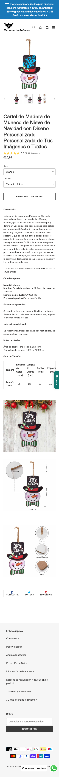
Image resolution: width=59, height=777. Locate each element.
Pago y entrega (14, 646)
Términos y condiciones (18, 691)
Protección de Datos (16, 663)
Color (5, 166)
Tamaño (7, 178)
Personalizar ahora (29, 196)
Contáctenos (12, 638)
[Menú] (53, 27)
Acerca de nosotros (16, 655)
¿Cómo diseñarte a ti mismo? (21, 699)
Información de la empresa (20, 671)
